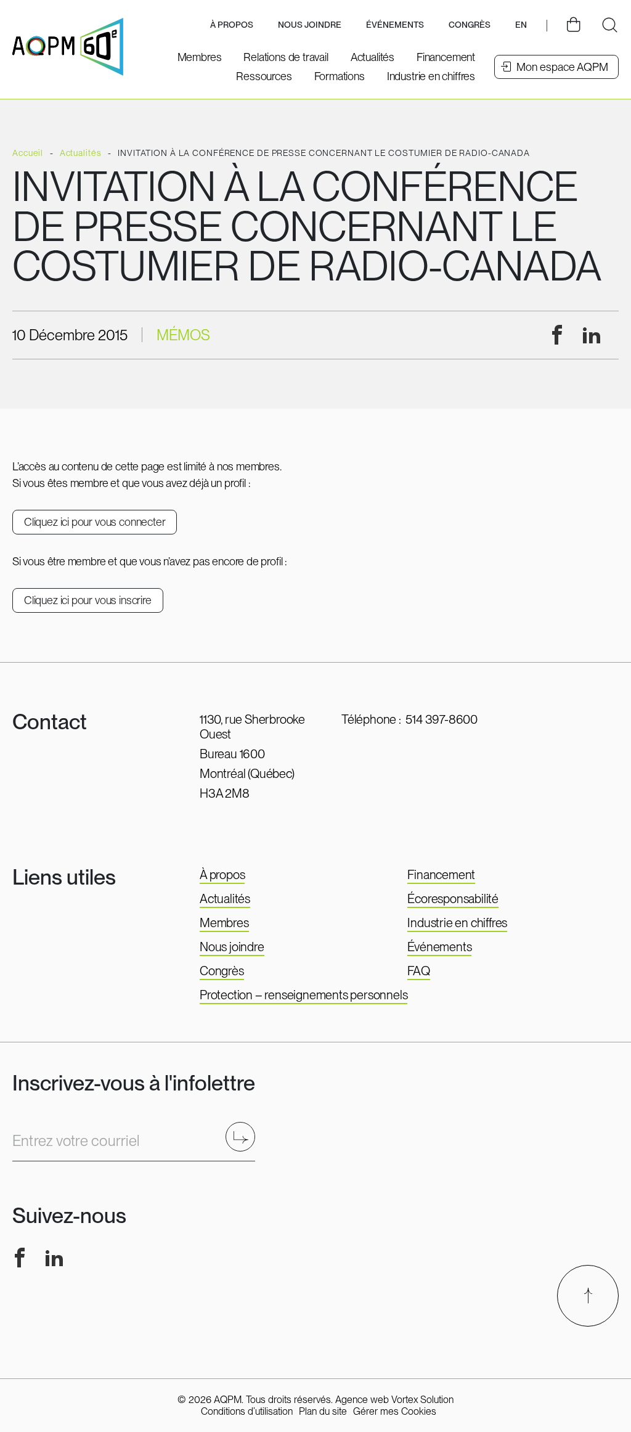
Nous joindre (309, 25)
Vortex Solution (422, 1399)
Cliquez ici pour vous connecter (94, 521)
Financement (441, 874)
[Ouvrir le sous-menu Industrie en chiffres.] (431, 76)
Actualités (225, 898)
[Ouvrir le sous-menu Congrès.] (470, 25)
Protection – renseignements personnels (303, 995)
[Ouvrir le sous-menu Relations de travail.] (285, 57)
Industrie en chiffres (457, 922)
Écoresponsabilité (453, 898)
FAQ (418, 971)
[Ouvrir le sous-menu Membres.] (199, 57)
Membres (224, 922)
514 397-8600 (441, 719)
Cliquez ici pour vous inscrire (88, 600)
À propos (222, 874)
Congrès (222, 971)
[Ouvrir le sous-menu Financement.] (445, 57)
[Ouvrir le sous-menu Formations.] (339, 76)
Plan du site (323, 1411)
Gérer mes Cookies (394, 1411)
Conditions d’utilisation (247, 1411)
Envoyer (244, 1136)
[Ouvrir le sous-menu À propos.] (231, 25)
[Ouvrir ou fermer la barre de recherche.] (609, 25)
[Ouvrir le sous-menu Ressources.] (264, 76)
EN (521, 25)
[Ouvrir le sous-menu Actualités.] (372, 57)
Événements (395, 25)
